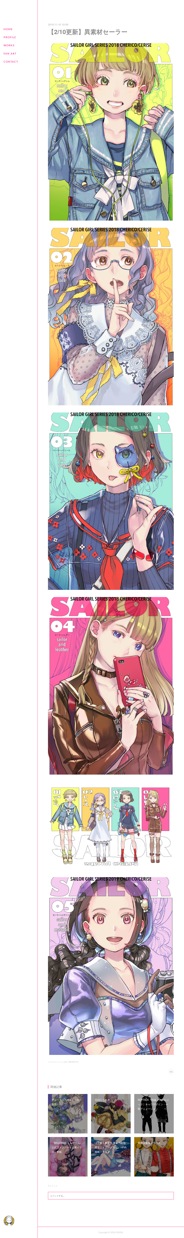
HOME (8, 29)
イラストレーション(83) (57, 1062)
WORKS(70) (73, 1062)
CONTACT (11, 61)
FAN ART (10, 53)
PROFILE (10, 37)
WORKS (9, 45)
